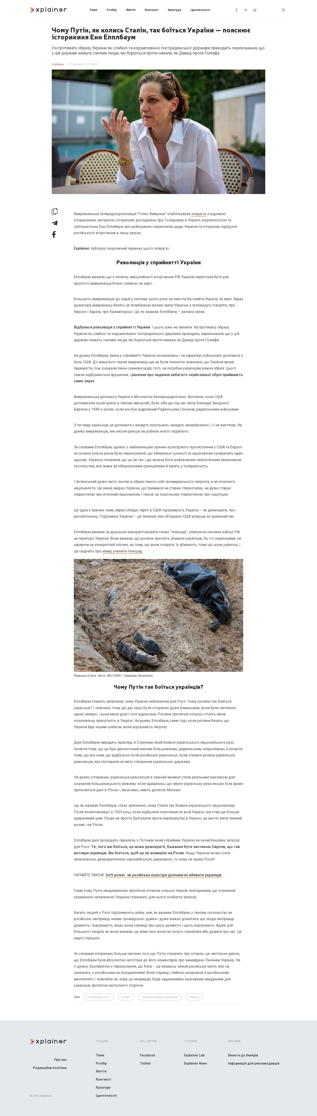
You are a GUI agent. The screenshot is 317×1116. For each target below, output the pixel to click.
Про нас (60, 1060)
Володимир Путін (98, 997)
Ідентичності (200, 10)
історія (126, 997)
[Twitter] (255, 9)
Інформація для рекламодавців (253, 1063)
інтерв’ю (198, 214)
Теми (93, 10)
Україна (194, 997)
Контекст (151, 10)
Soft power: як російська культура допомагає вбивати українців (163, 875)
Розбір (112, 10)
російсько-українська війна (160, 997)
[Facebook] (236, 9)
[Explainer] (48, 9)
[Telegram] (245, 9)
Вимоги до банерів (243, 1055)
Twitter (145, 1063)
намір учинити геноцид (122, 551)
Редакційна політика (50, 1068)
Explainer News (195, 1063)
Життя (131, 10)
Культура (174, 10)
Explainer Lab (194, 1055)
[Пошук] (283, 10)
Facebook (147, 1055)
